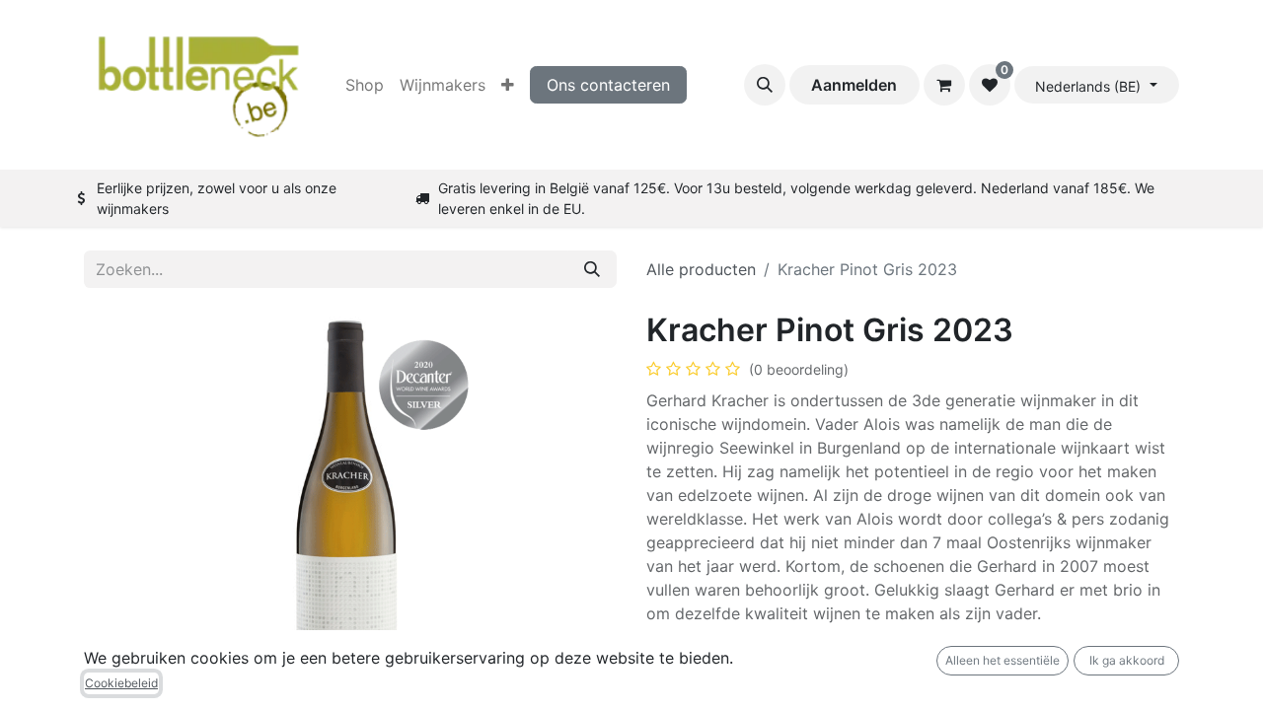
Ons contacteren (608, 85)
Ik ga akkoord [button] (1126, 660)
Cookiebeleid (121, 682)
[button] (764, 85)
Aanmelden (854, 85)
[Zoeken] (592, 269)
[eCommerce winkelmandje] (944, 85)
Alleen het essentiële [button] (1002, 660)
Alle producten (701, 269)
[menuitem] (364, 85)
